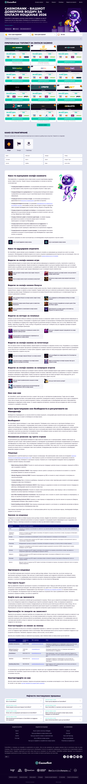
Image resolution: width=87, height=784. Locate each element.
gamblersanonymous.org (37, 644)
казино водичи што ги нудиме (50, 256)
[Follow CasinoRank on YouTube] (74, 756)
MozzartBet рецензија (43, 62)
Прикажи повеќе (42, 125)
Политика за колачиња (30, 782)
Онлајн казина (39, 2)
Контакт (68, 733)
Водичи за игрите (71, 2)
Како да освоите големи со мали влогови (42, 736)
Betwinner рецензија (17, 62)
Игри (47, 2)
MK (6, 756)
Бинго (17, 731)
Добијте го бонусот (17, 60)
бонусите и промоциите (27, 200)
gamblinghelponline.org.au (38, 664)
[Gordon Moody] (41, 770)
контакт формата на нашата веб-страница (32, 683)
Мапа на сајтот (58, 782)
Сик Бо (17, 736)
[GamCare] (29, 770)
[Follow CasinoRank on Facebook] (64, 756)
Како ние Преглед (68, 736)
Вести (80, 2)
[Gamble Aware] (60, 770)
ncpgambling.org (36, 649)
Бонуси (54, 2)
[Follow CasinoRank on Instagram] (67, 756)
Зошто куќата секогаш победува (41, 731)
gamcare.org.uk (35, 658)
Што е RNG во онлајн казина (41, 738)
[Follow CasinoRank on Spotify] (77, 756)
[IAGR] (12, 770)
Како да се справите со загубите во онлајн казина (41, 740)
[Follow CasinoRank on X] (71, 756)
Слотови (17, 738)
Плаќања (61, 2)
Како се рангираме (68, 738)
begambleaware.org (36, 653)
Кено (17, 733)
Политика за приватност (68, 740)
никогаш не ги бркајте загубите (53, 589)
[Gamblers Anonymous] (20, 770)
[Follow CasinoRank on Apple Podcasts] (81, 756)
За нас (68, 731)
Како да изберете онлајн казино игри (42, 733)
